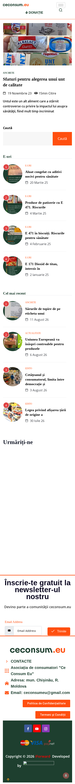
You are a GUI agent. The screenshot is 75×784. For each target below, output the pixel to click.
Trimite (61, 631)
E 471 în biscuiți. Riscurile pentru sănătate (44, 235)
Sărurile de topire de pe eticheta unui (42, 311)
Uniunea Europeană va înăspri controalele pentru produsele (44, 344)
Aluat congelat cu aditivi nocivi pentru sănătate (43, 174)
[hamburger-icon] (61, 5)
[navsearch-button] (60, 10)
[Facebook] (28, 728)
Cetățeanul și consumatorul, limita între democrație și (44, 379)
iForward (42, 756)
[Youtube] (37, 728)
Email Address (13, 622)
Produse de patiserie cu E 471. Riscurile (44, 205)
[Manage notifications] (66, 775)
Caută (7, 128)
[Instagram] (46, 728)
